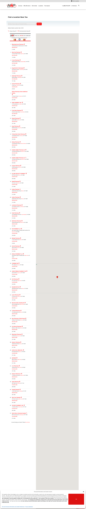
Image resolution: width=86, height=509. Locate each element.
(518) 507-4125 (14, 408)
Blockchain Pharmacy (16, 334)
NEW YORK (22, 304)
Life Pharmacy (15, 279)
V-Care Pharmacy (15, 60)
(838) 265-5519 (14, 376)
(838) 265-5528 (14, 168)
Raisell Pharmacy (15, 181)
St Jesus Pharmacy (16, 165)
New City (22, 53)
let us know (27, 422)
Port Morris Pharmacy (16, 326)
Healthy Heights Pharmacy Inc (18, 149)
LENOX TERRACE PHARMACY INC (19, 271)
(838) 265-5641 (14, 200)
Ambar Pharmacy (15, 189)
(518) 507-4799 (14, 368)
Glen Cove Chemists (16, 397)
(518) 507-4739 (14, 86)
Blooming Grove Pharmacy (17, 44)
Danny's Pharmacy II (16, 373)
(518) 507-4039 (14, 233)
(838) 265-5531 (14, 137)
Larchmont (22, 206)
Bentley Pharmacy (16, 238)
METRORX (14, 358)
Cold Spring (21, 69)
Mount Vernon (23, 143)
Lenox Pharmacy (15, 294)
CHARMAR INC (15, 263)
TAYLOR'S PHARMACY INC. (17, 405)
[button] (83, 491)
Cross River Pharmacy (16, 110)
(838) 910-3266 (14, 313)
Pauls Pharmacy (15, 213)
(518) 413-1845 (14, 184)
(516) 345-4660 (14, 416)
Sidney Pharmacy (15, 142)
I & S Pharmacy (15, 365)
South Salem (24, 214)
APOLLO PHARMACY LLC (17, 254)
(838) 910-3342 (14, 345)
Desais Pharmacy (15, 118)
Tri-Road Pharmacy (16, 310)
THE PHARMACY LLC (16, 228)
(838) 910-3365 (14, 337)
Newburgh (20, 77)
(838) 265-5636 (14, 329)
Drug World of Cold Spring (17, 68)
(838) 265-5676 (14, 192)
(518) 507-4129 (14, 105)
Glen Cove (21, 398)
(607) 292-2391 (14, 55)
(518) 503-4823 (14, 282)
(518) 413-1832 (14, 274)
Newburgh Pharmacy (16, 75)
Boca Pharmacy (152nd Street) (18, 318)
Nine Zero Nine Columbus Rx (18, 302)
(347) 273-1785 (14, 152)
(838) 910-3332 (14, 249)
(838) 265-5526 (14, 392)
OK (76, 499)
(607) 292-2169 (14, 321)
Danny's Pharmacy (16, 342)
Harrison (21, 135)
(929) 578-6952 (14, 97)
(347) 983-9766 (14, 78)
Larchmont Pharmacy (16, 205)
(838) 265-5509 (14, 216)
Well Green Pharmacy (16, 220)
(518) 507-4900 (14, 353)
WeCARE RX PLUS (15, 287)
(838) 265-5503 (14, 208)
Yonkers (17, 85)
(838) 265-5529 (14, 121)
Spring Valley (23, 61)
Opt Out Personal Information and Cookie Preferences (13, 506)
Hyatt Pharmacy (15, 381)
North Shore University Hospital (19, 413)
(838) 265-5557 (14, 290)
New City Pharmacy (16, 52)
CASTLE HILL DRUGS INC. (17, 350)
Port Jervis (20, 96)
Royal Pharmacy (15, 126)
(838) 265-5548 (14, 71)
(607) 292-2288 (14, 63)
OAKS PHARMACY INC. (17, 102)
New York (20, 127)
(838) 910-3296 (14, 223)
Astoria (19, 383)
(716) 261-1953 (14, 384)
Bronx (19, 119)
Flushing (20, 391)
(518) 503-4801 (14, 129)
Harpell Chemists (15, 389)
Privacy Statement (29, 506)
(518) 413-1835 (14, 258)
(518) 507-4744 (14, 266)
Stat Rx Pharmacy (16, 246)
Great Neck (20, 406)
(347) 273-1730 (14, 160)
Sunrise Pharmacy (16, 83)
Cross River (22, 111)
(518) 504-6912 (14, 305)
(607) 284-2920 (14, 113)
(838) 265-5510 (14, 47)
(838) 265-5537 (14, 145)
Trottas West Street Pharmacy (18, 134)
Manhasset (21, 414)
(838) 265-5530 (14, 400)
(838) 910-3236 (14, 297)
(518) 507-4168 (14, 176)
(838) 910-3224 (14, 361)
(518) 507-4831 (14, 241)
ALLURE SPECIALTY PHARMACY (18, 173)
